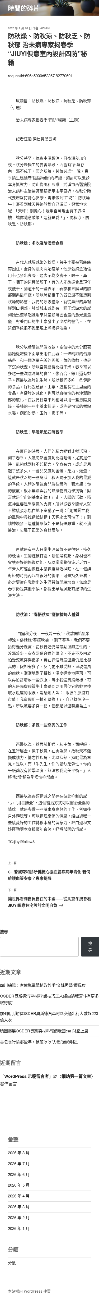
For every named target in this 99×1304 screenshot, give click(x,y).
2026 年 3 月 (19, 1206)
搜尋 (4, 932)
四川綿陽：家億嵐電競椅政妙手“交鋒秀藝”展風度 (43, 985)
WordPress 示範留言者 (26, 1076)
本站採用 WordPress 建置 (29, 1291)
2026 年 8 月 (19, 1152)
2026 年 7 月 (19, 1163)
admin (45, 28)
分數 (12, 1262)
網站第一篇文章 (76, 1076)
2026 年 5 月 (19, 1185)
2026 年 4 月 (19, 1195)
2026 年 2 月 (19, 1217)
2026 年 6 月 (19, 1174)
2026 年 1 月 (19, 1228)
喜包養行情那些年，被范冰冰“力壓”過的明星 (39, 1041)
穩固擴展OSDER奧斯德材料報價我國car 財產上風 (44, 1030)
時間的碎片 (24, 7)
